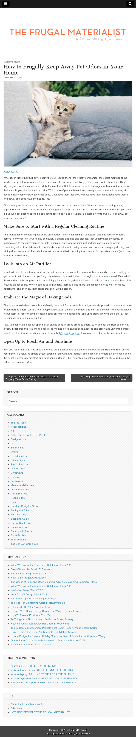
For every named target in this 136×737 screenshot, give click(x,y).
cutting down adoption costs (64, 209)
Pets (13, 501)
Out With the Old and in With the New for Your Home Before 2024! (48, 640)
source (14, 665)
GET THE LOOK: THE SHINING (40, 665)
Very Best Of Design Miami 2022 (29, 594)
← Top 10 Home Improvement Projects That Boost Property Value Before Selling (32, 378)
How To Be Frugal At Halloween (28, 577)
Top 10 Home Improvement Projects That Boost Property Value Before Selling (54, 627)
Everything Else (19, 456)
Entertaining (17, 447)
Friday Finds (18, 460)
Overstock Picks (20, 489)
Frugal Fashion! (20, 464)
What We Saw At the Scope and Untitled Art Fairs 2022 (41, 586)
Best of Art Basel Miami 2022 (27, 590)
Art (12, 431)
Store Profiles (18, 535)
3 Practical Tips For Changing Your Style (33, 598)
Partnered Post (12, 62)
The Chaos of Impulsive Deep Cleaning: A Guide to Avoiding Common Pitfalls (54, 581)
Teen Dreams (18, 539)
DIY (13, 443)
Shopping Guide (20, 518)
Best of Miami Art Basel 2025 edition (31, 569)
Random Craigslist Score (25, 506)
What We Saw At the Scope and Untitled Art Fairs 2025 (41, 565)
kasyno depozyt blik (22, 670)
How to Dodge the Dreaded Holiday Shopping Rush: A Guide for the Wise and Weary (58, 636)
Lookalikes (17, 481)
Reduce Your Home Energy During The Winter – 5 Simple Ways (46, 611)
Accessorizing (18, 426)
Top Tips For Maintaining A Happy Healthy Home (38, 602)
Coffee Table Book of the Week (28, 435)
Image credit (11, 171)
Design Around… (20, 439)
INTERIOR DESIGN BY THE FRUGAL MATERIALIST (40, 712)
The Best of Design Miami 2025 (28, 573)
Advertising (17, 708)
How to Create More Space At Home (31, 644)
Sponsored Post (20, 527)
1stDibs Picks (18, 422)
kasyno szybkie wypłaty (24, 678)
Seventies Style (19, 514)
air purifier (113, 280)
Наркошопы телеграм (23, 682)
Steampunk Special (21, 531)
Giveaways (17, 472)
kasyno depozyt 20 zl (22, 674)
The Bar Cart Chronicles (24, 543)
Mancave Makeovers (22, 485)
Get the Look (18, 468)
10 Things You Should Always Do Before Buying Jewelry (42, 619)
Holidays (15, 477)
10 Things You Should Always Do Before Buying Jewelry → (105, 378)
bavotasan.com (83, 733)
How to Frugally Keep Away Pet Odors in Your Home (40, 623)
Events (14, 451)
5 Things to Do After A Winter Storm (30, 607)
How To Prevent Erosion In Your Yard (31, 615)
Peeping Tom (18, 497)
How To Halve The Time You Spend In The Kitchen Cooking (44, 632)
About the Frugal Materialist (26, 704)
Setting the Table (20, 510)
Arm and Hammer (70, 333)
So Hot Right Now (21, 523)
